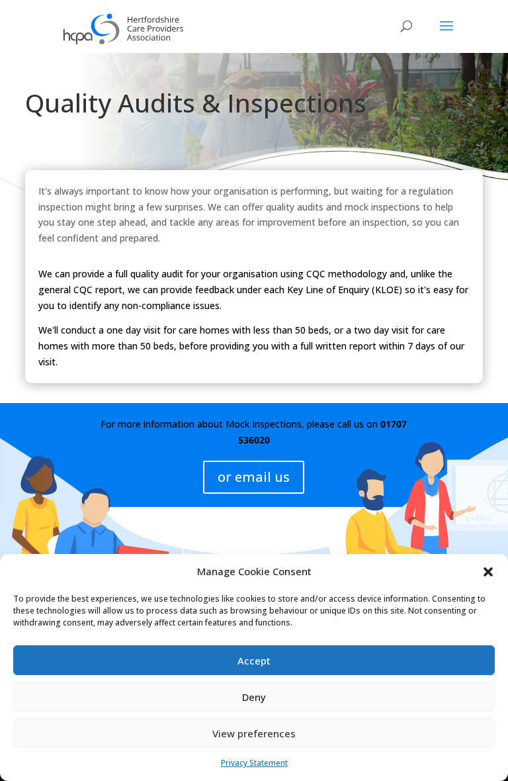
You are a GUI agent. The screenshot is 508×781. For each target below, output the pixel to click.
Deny (254, 697)
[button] (488, 571)
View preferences (254, 733)
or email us (254, 477)
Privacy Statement (254, 762)
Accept (254, 660)
